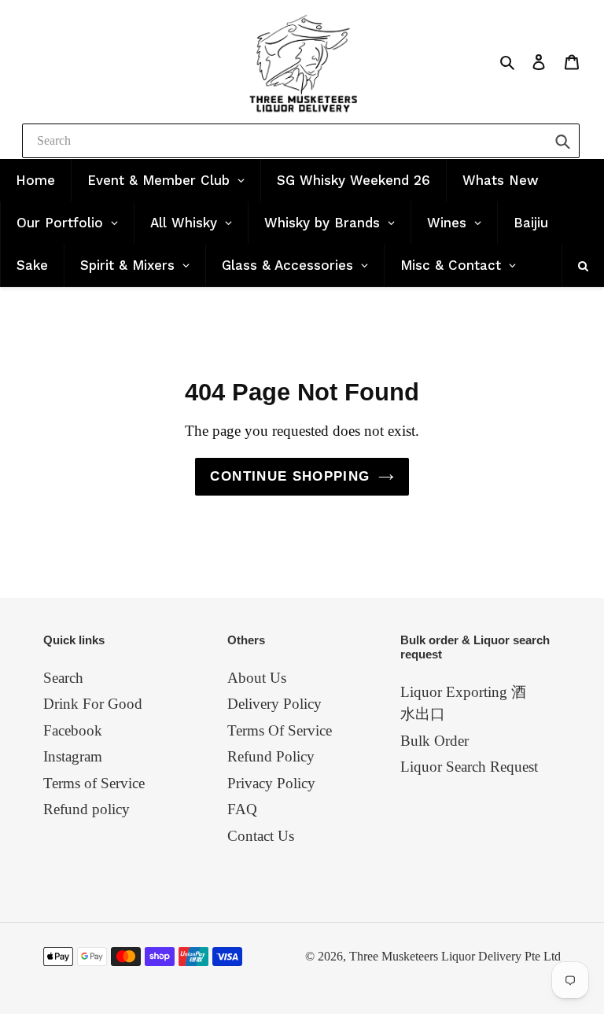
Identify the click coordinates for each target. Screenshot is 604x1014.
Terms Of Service (279, 730)
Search (63, 677)
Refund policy (86, 809)
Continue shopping (290, 476)
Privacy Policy (271, 783)
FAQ (242, 809)
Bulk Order (434, 740)
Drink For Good (92, 703)
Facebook (72, 730)
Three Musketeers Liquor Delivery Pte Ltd (455, 956)
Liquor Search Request (469, 766)
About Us (256, 677)
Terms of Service (94, 783)
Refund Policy (271, 756)
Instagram (72, 756)
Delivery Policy (274, 703)
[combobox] (301, 141)
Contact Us (260, 836)
